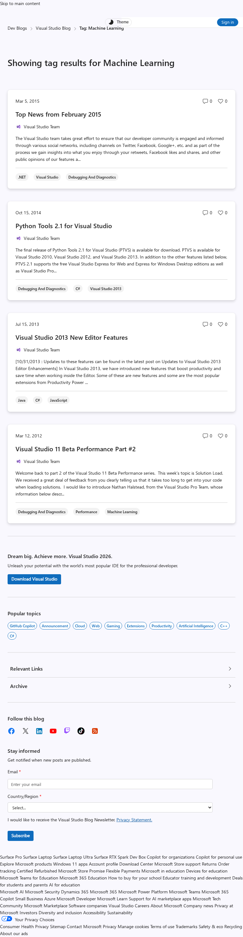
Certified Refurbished (37, 871)
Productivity (162, 625)
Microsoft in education (163, 871)
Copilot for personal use (219, 857)
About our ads (14, 933)
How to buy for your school (134, 878)
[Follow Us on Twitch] (67, 731)
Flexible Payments (123, 871)
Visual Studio (121, 906)
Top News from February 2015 (58, 114)
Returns (209, 864)
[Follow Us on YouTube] (53, 731)
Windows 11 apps (70, 864)
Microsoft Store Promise (81, 871)
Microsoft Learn (112, 899)
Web (96, 625)
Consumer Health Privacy (24, 926)
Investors (28, 913)
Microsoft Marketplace (45, 906)
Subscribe (20, 835)
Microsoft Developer (76, 899)
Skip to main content (20, 3)
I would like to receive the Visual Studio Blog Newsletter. (80, 820)
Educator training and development (197, 878)
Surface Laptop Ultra (73, 857)
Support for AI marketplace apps (160, 899)
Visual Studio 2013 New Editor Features (72, 337)
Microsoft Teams (184, 892)
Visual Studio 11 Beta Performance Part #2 (76, 448)
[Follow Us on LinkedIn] (39, 731)
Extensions (136, 625)
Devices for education (206, 871)
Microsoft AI (12, 892)
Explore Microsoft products (26, 864)
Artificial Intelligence (196, 625)
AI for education (64, 885)
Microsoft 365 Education (83, 878)
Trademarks (186, 926)
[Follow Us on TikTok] (81, 731)
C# (12, 635)
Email (14, 772)
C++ (223, 625)
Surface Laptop (37, 857)
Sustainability (120, 913)
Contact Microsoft (84, 926)
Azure (49, 899)
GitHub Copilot (22, 625)
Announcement (55, 625)
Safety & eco (211, 926)
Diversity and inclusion (60, 913)
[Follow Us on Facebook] (11, 731)
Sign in (227, 22)
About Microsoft (166, 906)
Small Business (29, 899)
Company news (198, 906)
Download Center (136, 864)
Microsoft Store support (177, 864)
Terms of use (162, 926)
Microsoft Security (42, 892)
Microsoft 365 (103, 892)
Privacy (110, 926)
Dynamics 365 (75, 892)
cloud (80, 625)
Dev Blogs (17, 28)
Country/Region (24, 796)
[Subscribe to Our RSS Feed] (95, 731)
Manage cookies (133, 926)
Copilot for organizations (171, 857)
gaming (113, 625)
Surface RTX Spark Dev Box (120, 857)
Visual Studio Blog (53, 28)
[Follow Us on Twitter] (25, 731)
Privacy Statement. (134, 820)
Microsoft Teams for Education (29, 878)
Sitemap (57, 926)
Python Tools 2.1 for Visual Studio (64, 225)
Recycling (233, 926)
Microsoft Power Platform (143, 892)
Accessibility (94, 913)
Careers (142, 906)
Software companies (88, 906)
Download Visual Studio (34, 579)
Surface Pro (11, 857)
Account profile (103, 864)
